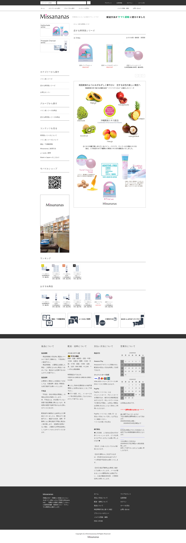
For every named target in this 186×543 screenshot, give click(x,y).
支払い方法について (101, 498)
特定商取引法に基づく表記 (103, 509)
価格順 (137, 37)
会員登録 (119, 3)
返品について (98, 505)
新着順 (143, 37)
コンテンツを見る (84, 8)
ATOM (100, 521)
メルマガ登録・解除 (123, 8)
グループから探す (69, 8)
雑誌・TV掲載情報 (46, 144)
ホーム (43, 8)
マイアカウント (125, 494)
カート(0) (141, 3)
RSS (95, 521)
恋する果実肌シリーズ (83, 24)
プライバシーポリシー (101, 513)
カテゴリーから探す (54, 8)
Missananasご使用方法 (48, 148)
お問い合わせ (137, 8)
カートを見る (124, 505)
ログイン (130, 3)
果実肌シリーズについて (48, 135)
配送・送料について (101, 502)
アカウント (108, 3)
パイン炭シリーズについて (49, 140)
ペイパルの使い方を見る (102, 422)
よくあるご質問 (45, 153)
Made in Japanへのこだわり (49, 157)
